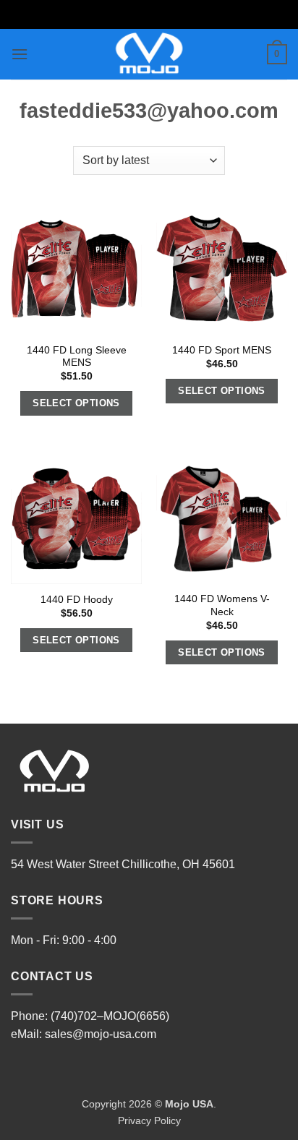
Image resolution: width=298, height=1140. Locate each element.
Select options (76, 403)
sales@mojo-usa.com (100, 1034)
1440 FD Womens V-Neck (222, 605)
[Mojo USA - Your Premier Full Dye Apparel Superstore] (149, 54)
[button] (19, 54)
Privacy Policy (149, 1120)
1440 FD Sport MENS (221, 350)
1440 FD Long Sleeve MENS (77, 357)
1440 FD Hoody (77, 599)
